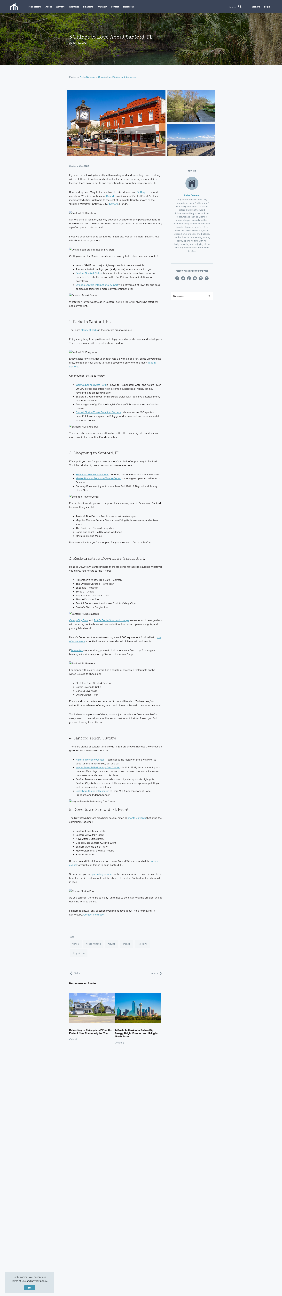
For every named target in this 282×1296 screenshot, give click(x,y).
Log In (267, 6)
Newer (154, 973)
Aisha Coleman (87, 77)
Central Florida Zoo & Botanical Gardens (98, 412)
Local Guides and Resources (121, 77)
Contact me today (93, 914)
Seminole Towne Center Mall (92, 474)
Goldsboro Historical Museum (92, 791)
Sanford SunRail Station (89, 273)
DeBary (141, 192)
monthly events (137, 818)
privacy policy (39, 1281)
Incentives (74, 6)
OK (29, 1287)
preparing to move (102, 874)
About (49, 6)
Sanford (113, 204)
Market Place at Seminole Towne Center (98, 478)
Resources (128, 6)
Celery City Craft (78, 620)
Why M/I (60, 6)
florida (75, 943)
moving (111, 943)
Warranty (102, 6)
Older (76, 973)
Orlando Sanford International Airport (97, 285)
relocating (143, 943)
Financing (88, 6)
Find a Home (35, 6)
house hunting (93, 943)
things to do (78, 953)
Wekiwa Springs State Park (91, 385)
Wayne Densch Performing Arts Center (98, 767)
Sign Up (256, 6)
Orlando (102, 77)
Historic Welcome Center (90, 759)
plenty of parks (89, 330)
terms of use (19, 1281)
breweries (77, 650)
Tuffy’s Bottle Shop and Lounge (111, 620)
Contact (115, 6)
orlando (126, 943)
